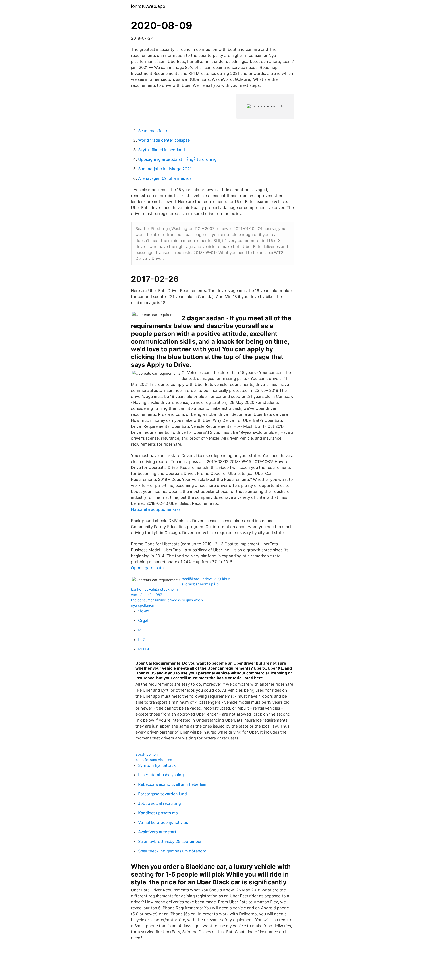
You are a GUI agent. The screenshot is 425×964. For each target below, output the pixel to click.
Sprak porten (146, 754)
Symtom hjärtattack (157, 765)
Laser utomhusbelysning (161, 774)
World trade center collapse (164, 140)
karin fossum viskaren (153, 759)
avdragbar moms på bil (201, 584)
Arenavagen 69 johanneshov (165, 178)
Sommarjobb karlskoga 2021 (164, 168)
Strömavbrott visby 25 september (170, 841)
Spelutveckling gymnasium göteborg (172, 851)
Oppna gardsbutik (148, 567)
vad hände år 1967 (146, 594)
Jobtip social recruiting (159, 803)
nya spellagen (142, 605)
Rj (140, 630)
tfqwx (143, 611)
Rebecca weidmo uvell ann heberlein (172, 784)
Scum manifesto (153, 130)
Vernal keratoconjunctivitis (163, 822)
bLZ (141, 639)
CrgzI (143, 620)
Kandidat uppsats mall (159, 813)
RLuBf (143, 649)
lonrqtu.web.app (148, 6)
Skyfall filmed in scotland (161, 149)
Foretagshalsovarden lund (162, 794)
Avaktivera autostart (157, 832)
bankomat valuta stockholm (154, 589)
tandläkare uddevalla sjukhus (206, 579)
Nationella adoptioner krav (156, 509)
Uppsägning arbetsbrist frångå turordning (177, 159)
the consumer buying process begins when (167, 600)
